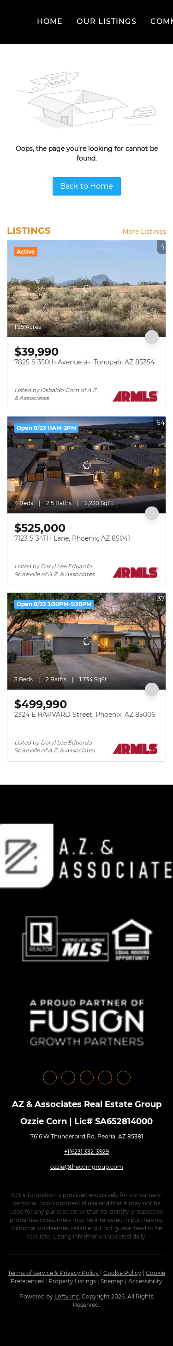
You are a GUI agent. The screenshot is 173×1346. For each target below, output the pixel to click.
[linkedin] (68, 1077)
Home (50, 21)
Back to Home (86, 186)
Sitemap (112, 1281)
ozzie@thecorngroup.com (86, 1166)
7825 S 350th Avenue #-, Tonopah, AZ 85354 (84, 362)
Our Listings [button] (106, 21)
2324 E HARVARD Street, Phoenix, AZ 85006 (84, 714)
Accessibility (145, 1281)
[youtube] (105, 1077)
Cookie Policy (122, 1272)
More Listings (144, 231)
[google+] (124, 1077)
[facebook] (50, 1077)
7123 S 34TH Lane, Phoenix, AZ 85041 (72, 538)
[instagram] (87, 1077)
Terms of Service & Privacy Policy (53, 1272)
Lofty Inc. (67, 1296)
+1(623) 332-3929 (86, 1151)
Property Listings (72, 1281)
